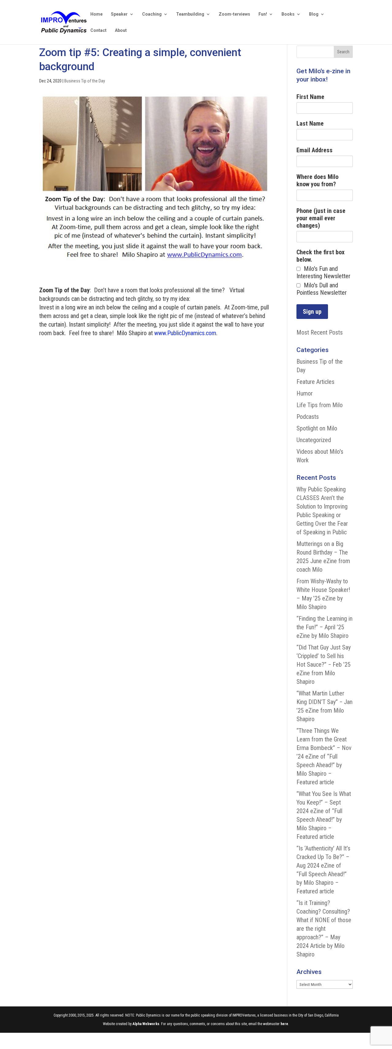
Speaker (119, 14)
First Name (310, 96)
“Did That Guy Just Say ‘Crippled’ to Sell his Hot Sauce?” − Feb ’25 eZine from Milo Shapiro (323, 664)
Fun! (262, 14)
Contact (98, 30)
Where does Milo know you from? (317, 180)
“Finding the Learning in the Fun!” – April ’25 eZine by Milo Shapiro (324, 627)
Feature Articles (315, 381)
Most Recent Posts (319, 332)
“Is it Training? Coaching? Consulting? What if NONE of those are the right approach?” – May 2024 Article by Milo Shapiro (323, 928)
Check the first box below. (320, 255)
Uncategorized (313, 440)
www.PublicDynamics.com (185, 333)
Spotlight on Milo (316, 428)
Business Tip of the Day (84, 80)
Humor (304, 393)
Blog (313, 14)
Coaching (152, 14)
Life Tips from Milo (319, 405)
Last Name (310, 123)
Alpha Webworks (146, 1024)
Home (96, 14)
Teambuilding (190, 14)
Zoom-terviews (234, 14)
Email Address (314, 150)
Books (288, 14)
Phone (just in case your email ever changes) (320, 218)
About (121, 30)
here (284, 1024)
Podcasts (307, 416)
